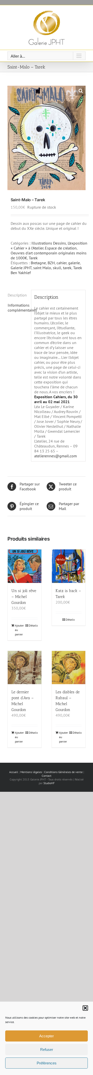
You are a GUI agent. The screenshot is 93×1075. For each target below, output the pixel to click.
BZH (51, 262)
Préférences (47, 1063)
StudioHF (49, 783)
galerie (74, 262)
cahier (61, 262)
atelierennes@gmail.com (55, 455)
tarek (67, 267)
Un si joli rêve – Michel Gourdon (23, 596)
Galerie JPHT (21, 267)
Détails (33, 625)
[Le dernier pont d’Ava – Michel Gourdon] (24, 667)
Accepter (46, 1036)
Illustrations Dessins (48, 243)
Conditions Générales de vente (63, 772)
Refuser (46, 1049)
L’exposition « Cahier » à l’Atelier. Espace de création (49, 245)
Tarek (33, 257)
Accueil (13, 772)
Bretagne (38, 262)
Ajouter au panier (19, 630)
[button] (85, 1008)
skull (57, 267)
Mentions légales (31, 772)
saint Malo (42, 267)
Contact (46, 775)
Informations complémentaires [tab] (18, 308)
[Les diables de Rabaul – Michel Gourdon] (69, 667)
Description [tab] (17, 295)
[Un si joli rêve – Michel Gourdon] (24, 566)
